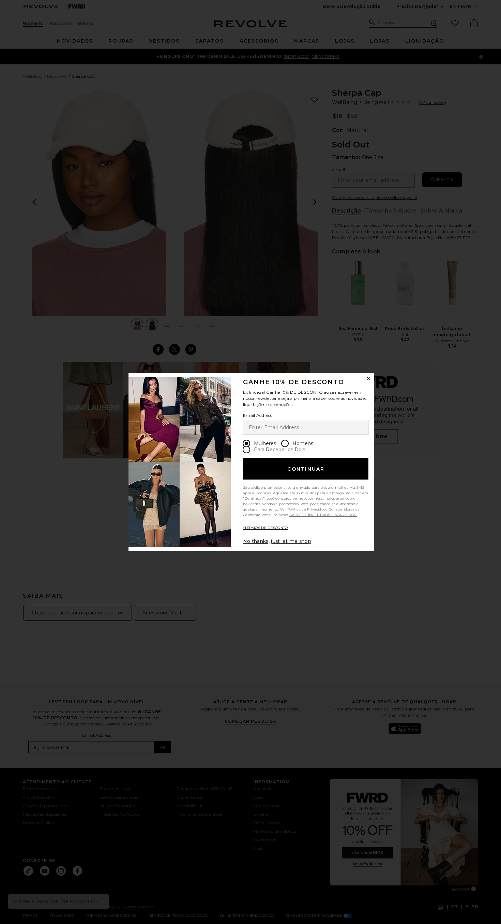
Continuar (305, 469)
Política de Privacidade (307, 509)
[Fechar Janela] (368, 378)
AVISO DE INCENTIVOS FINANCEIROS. (323, 515)
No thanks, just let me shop (277, 541)
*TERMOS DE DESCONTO (265, 528)
